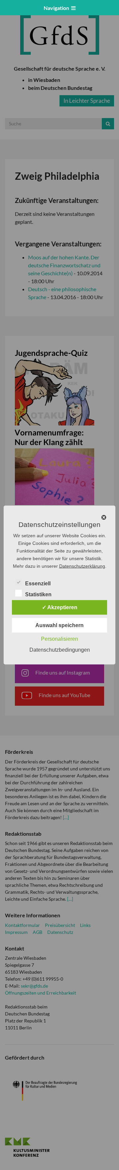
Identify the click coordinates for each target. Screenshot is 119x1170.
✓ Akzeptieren (59, 607)
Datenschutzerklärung (82, 566)
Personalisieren (59, 639)
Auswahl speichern (59, 625)
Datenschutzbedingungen (59, 650)
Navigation (57, 8)
